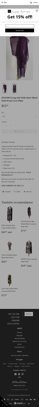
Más (5, 2)
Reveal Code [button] (20, 30)
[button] (37, 10)
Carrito (35, 2)
